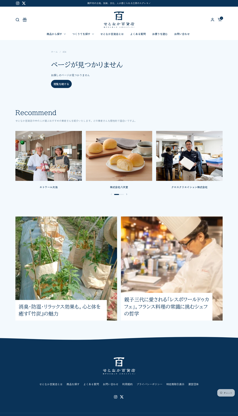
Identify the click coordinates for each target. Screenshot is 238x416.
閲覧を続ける (61, 84)
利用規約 (127, 384)
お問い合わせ (110, 384)
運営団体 (193, 384)
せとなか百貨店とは (51, 384)
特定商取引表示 (175, 384)
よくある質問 (91, 384)
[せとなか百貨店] (119, 20)
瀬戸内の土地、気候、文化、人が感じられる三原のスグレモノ (119, 3)
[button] (17, 20)
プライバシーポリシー (149, 384)
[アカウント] (212, 20)
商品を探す (73, 384)
